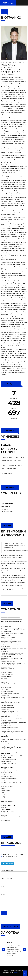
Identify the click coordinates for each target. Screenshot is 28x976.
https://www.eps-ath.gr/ (7, 776)
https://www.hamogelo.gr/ (7, 672)
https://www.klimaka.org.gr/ (8, 683)
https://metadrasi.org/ (6, 687)
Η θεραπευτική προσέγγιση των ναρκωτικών (11, 585)
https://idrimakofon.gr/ (6, 768)
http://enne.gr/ (4, 736)
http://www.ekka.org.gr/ (7, 622)
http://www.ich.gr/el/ (6, 626)
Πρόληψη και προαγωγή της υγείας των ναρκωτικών (13, 580)
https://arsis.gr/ (5, 698)
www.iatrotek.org (5, 790)
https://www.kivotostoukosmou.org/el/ (10, 702)
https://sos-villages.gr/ (6, 676)
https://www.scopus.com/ (7, 801)
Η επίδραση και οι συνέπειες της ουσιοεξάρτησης (13, 582)
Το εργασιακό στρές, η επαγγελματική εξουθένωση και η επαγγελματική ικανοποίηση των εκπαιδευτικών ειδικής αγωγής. (14, 563)
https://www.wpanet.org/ (7, 813)
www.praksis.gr (5, 680)
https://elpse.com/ (5, 716)
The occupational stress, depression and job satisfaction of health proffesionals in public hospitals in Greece (12, 557)
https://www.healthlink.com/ (8, 805)
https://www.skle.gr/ (6, 720)
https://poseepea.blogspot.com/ (9, 748)
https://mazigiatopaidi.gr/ (7, 691)
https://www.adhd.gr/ (6, 656)
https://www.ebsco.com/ (7, 794)
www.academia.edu (5, 809)
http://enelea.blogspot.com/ (8, 743)
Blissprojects (17, 972)
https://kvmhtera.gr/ (6, 635)
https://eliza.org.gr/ (5, 646)
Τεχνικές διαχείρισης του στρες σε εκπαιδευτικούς (13, 568)
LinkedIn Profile (9, 863)
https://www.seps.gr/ (6, 712)
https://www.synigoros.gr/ (7, 668)
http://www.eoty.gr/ (6, 761)
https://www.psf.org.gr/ (7, 732)
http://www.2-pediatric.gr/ (7, 631)
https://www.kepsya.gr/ (7, 639)
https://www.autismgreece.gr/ (8, 661)
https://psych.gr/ (5, 709)
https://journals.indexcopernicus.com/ (10, 816)
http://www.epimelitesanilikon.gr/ (9, 665)
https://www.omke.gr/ (6, 765)
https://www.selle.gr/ (6, 725)
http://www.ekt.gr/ (5, 820)
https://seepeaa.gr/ (5, 753)
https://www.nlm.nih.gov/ (7, 786)
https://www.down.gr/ (6, 780)
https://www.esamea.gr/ (7, 757)
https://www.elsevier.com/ (7, 797)
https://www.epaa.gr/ (6, 642)
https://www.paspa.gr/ (6, 772)
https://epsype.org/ (6, 651)
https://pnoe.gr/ (5, 695)
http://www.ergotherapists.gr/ (8, 729)
